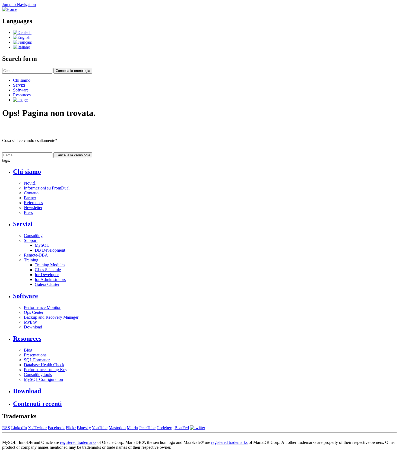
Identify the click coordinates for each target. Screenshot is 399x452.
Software (20, 90)
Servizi (19, 85)
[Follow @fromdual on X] (197, 427)
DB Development (50, 250)
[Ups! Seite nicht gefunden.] (22, 32)
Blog (28, 350)
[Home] (9, 9)
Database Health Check (44, 364)
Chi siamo (21, 80)
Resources (22, 95)
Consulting (33, 235)
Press (28, 212)
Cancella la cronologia (73, 71)
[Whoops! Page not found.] (21, 37)
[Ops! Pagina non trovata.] (21, 47)
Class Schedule (48, 269)
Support (30, 240)
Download (33, 327)
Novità (30, 183)
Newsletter (33, 207)
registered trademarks (78, 442)
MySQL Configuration (43, 379)
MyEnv (30, 322)
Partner (30, 197)
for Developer (47, 274)
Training (31, 260)
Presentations (35, 355)
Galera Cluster (47, 284)
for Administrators (50, 279)
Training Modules (50, 265)
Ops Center (33, 312)
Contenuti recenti (37, 403)
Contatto (31, 193)
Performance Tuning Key (45, 369)
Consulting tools (38, 374)
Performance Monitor (42, 307)
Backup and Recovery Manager (51, 317)
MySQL (42, 245)
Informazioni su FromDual (46, 188)
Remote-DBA (36, 255)
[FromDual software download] (20, 99)
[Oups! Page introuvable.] (22, 42)
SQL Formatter (37, 360)
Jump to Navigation (19, 4)
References (33, 202)
